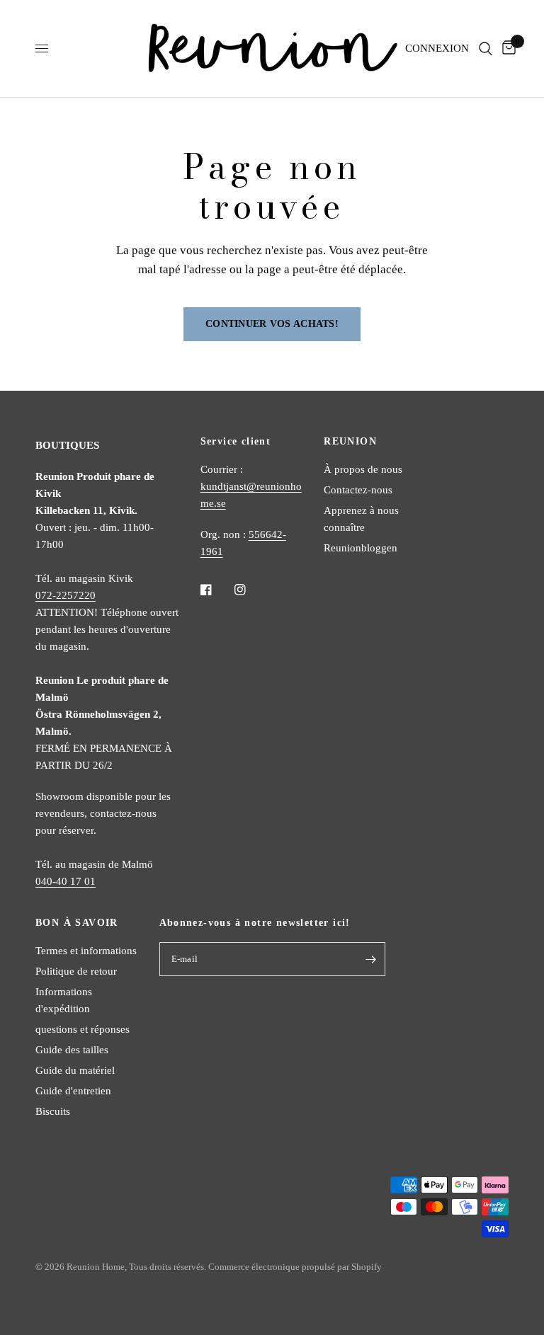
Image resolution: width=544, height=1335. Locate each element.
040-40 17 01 (65, 881)
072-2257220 (65, 595)
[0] (506, 48)
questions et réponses (82, 1029)
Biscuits (52, 1111)
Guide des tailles (71, 1049)
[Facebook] (216, 589)
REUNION (350, 442)
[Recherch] (485, 48)
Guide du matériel (75, 1070)
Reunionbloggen (360, 548)
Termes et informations (86, 950)
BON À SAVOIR (76, 923)
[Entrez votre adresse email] (371, 959)
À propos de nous (363, 469)
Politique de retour (76, 971)
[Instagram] (250, 589)
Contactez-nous (358, 489)
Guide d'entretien (73, 1090)
